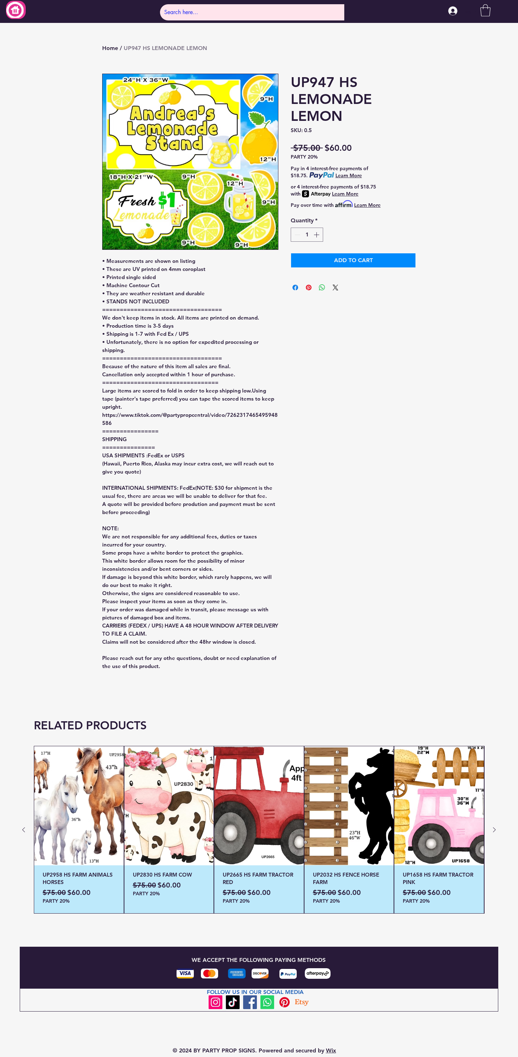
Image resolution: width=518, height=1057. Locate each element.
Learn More (348, 175)
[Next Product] (494, 830)
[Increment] (317, 234)
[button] (485, 10)
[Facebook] (250, 1002)
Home (110, 48)
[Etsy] (302, 1002)
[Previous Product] (23, 830)
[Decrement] (297, 234)
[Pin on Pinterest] (308, 287)
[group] (259, 830)
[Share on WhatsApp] (322, 287)
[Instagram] (215, 1002)
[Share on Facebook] (295, 287)
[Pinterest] (284, 1002)
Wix (331, 1050)
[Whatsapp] (267, 1002)
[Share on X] (335, 287)
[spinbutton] (307, 234)
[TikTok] (233, 1002)
